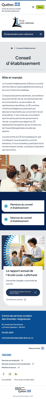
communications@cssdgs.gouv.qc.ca (17, 338)
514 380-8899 (7, 332)
